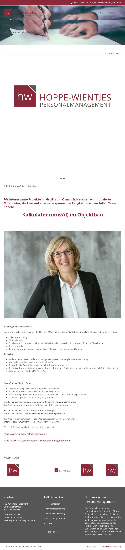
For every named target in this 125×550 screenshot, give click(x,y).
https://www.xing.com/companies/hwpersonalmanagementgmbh (37, 440)
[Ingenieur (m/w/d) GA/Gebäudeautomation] (13, 464)
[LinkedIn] (58, 532)
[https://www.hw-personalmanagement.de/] (62, 96)
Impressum (90, 546)
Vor (117, 53)
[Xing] (49, 532)
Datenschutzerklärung (111, 546)
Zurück (110, 53)
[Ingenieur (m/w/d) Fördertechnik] (87, 464)
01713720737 (16, 517)
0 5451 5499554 (80, 2)
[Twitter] (54, 532)
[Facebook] (45, 532)
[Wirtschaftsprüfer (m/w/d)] (62, 464)
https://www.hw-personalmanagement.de (25, 433)
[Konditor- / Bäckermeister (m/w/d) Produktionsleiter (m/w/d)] (111, 464)
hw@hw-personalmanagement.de (105, 2)
